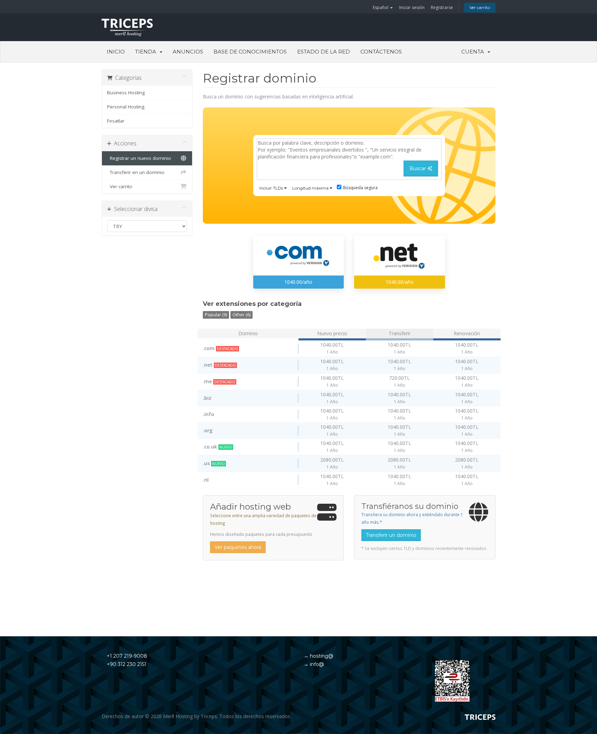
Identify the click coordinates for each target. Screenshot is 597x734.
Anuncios (188, 51)
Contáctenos (381, 51)
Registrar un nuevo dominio (139, 158)
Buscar (418, 168)
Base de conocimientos (250, 51)
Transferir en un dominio (135, 172)
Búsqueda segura (360, 188)
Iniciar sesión (412, 7)
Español (381, 7)
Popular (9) (216, 315)
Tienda (147, 51)
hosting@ (321, 656)
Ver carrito (480, 7)
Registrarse (442, 7)
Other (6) (241, 315)
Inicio (116, 51)
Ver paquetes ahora (238, 547)
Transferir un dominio (391, 535)
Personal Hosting (125, 107)
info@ (316, 664)
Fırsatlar (115, 121)
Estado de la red (323, 51)
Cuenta (474, 51)
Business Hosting (126, 92)
